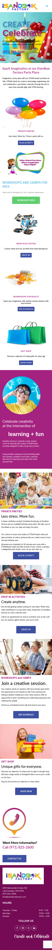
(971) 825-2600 (13, 52)
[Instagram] (22, 928)
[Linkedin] (34, 928)
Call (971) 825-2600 (18, 847)
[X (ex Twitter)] (28, 928)
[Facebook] (17, 928)
